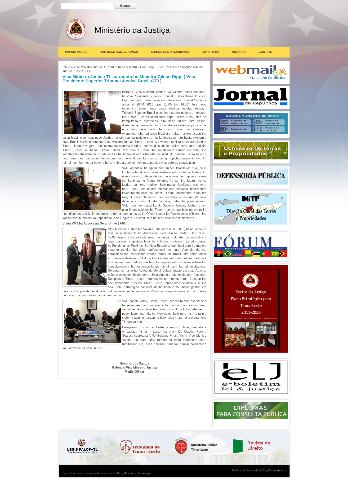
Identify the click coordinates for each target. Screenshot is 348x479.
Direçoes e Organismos (170, 51)
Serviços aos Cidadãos (119, 51)
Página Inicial (76, 51)
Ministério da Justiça (137, 473)
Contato (265, 51)
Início (66, 67)
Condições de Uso (274, 470)
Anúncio (238, 51)
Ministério (210, 51)
